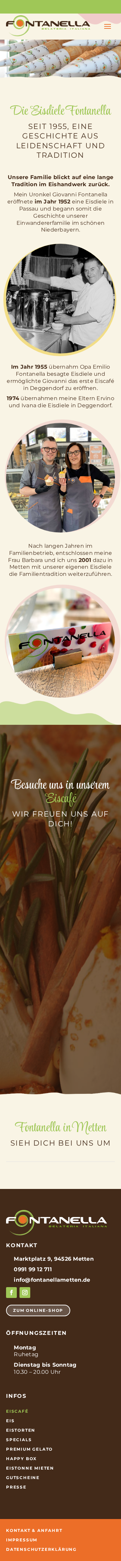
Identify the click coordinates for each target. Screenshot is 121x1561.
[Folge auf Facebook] (11, 1292)
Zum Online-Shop (38, 1310)
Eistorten (20, 1430)
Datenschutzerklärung (41, 1549)
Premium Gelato (29, 1449)
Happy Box (21, 1459)
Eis (10, 1421)
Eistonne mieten (30, 1468)
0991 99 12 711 (33, 1269)
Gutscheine (23, 1478)
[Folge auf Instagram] (24, 1292)
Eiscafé (17, 1411)
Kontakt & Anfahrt (34, 1531)
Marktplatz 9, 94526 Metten (54, 1259)
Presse (16, 1487)
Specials (19, 1440)
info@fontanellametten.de (52, 1280)
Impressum (21, 1540)
